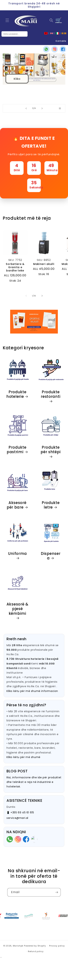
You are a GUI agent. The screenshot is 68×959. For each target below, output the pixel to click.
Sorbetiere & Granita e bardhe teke (15, 267)
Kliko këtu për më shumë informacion (32, 691)
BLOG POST (17, 771)
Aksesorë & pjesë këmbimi (17, 609)
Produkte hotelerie (16, 394)
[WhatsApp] (46, 49)
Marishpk (18, 945)
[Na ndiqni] (57, 892)
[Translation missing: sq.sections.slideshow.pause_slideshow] (61, 108)
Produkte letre (50, 505)
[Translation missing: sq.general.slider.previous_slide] (26, 296)
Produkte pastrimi (16, 449)
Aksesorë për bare (16, 505)
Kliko (17, 79)
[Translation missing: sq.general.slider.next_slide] (42, 296)
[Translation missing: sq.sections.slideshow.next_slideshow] (42, 108)
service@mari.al (17, 818)
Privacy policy (57, 945)
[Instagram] (54, 49)
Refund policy (35, 951)
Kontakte (61, 40)
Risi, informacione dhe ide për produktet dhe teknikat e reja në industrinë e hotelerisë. (34, 782)
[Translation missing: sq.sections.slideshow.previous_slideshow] (26, 108)
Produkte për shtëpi (51, 450)
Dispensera (50, 555)
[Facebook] (63, 49)
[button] (7, 20)
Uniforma (17, 553)
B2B (64, 33)
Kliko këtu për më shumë (23, 757)
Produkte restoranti (50, 394)
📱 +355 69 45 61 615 (20, 812)
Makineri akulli (43, 264)
